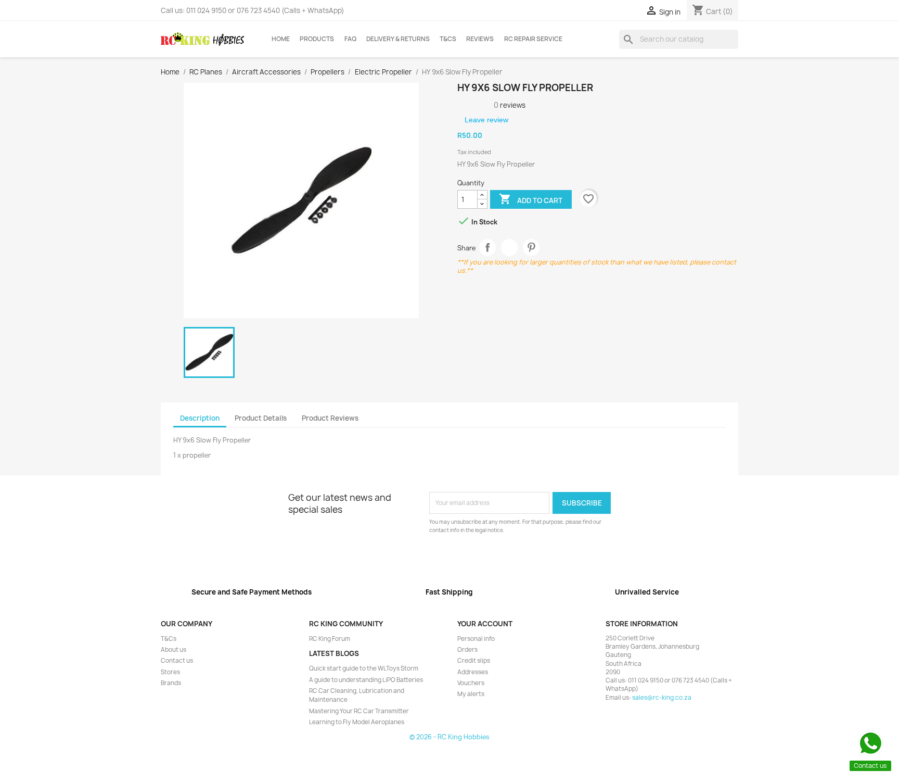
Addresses (472, 672)
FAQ (350, 39)
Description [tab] (200, 418)
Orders (467, 650)
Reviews (480, 39)
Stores (170, 672)
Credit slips (473, 660)
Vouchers (470, 683)
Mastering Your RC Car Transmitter (359, 711)
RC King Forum (329, 639)
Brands (171, 683)
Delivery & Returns (398, 39)
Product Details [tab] (261, 418)
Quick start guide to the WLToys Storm (363, 668)
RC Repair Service (533, 39)
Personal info (476, 639)
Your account (484, 623)
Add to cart (530, 199)
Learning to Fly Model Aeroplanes (356, 722)
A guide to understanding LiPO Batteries (366, 680)
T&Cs (448, 39)
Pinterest (531, 247)
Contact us (177, 660)
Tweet (509, 247)
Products (317, 39)
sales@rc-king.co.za (661, 697)
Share (487, 247)
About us (173, 650)
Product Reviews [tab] (330, 418)
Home (281, 39)
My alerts (470, 694)
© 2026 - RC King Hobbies (449, 737)
